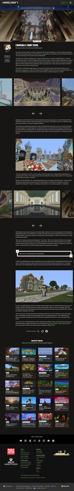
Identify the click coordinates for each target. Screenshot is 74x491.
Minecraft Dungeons (25, 454)
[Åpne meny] (70, 2)
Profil (37, 469)
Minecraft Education (25, 458)
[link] (20, 440)
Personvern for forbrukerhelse (37, 486)
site (63, 323)
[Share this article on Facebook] (46, 331)
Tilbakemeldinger (39, 460)
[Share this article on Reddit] (42, 331)
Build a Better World (25, 465)
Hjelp (37, 458)
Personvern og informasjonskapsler (23, 486)
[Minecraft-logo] (10, 3)
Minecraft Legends (24, 456)
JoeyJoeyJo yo (25, 70)
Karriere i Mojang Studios (26, 464)
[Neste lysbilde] (40, 113)
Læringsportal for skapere (26, 462)
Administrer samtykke (40, 477)
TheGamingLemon (52, 120)
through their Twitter (51, 323)
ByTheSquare (46, 54)
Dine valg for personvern (41, 488)
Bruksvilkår (47, 486)
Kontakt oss (38, 465)
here (70, 322)
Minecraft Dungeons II (25, 452)
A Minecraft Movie (24, 467)
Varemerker (53, 486)
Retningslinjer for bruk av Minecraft (28, 477)
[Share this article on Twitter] (38, 331)
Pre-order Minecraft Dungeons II (41, 8)
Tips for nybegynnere (40, 457)
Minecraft (23, 451)
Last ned (38, 464)
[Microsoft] (65, 486)
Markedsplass (39, 451)
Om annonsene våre (20, 488)
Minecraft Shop (39, 452)
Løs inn (37, 471)
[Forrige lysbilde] (33, 113)
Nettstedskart (39, 462)
